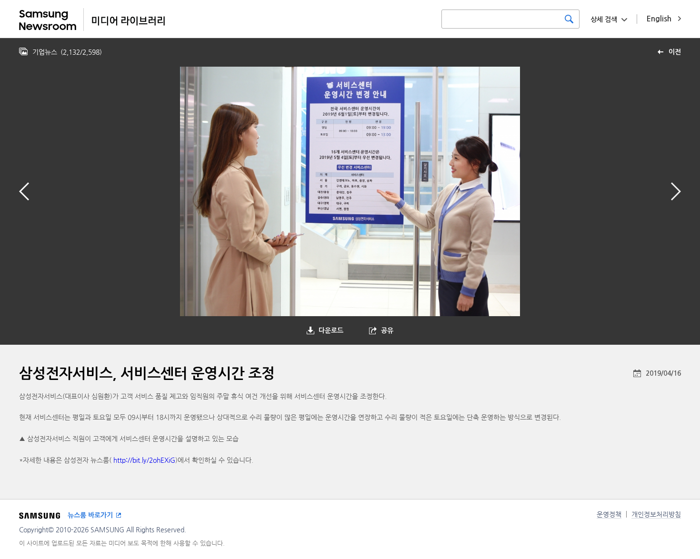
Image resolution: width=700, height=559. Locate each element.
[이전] (24, 191)
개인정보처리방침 (656, 514)
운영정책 (609, 514)
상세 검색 (603, 19)
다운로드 (331, 330)
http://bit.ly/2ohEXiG (144, 460)
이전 (675, 52)
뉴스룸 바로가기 (90, 515)
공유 (387, 330)
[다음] (676, 191)
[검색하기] (569, 19)
